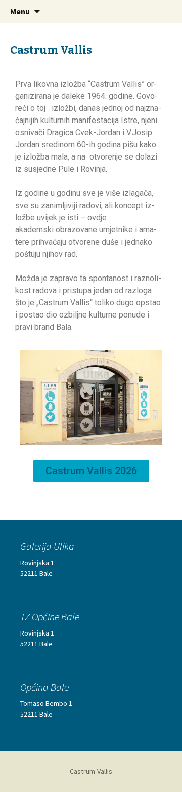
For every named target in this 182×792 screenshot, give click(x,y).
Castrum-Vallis (91, 771)
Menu (20, 11)
